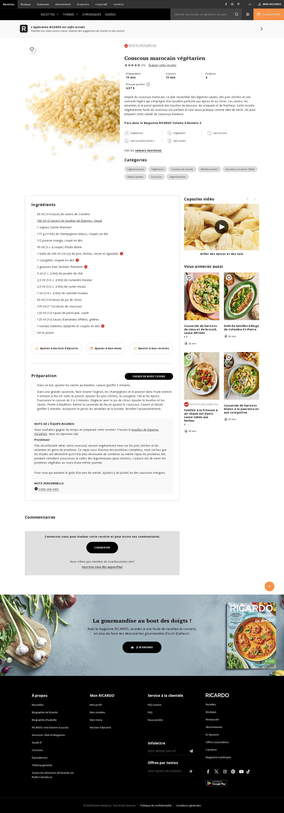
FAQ (150, 712)
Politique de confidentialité (156, 805)
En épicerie (83, 4)
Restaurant (43, 4)
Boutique (26, 4)
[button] (236, 14)
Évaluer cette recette (163, 65)
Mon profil (96, 704)
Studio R (37, 742)
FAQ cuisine (154, 704)
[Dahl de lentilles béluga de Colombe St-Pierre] (241, 296)
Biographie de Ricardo (45, 712)
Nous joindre (155, 720)
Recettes (8, 4)
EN (250, 4)
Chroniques (91, 14)
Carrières (118, 4)
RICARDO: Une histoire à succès (50, 727)
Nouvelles (38, 704)
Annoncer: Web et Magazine (48, 735)
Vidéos (110, 14)
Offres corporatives (217, 742)
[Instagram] (226, 771)
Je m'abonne (144, 647)
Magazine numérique (218, 757)
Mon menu (96, 720)
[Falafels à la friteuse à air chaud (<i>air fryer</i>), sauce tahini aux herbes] (201, 376)
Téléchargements (42, 765)
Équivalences (40, 757)
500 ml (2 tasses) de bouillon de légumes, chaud (69, 221)
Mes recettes (97, 712)
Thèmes (68, 14)
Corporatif (101, 4)
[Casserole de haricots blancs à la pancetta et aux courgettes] (241, 376)
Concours (37, 750)
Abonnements (63, 4)
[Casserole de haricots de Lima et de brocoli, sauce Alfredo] (201, 296)
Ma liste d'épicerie (100, 727)
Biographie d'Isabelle (44, 720)
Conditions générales (188, 805)
